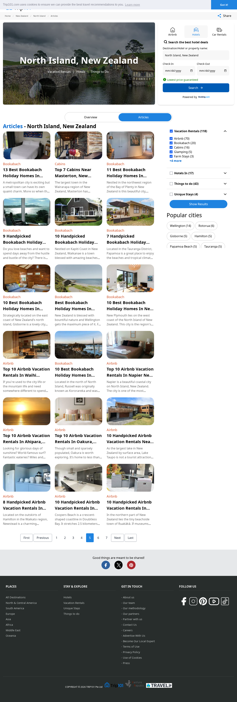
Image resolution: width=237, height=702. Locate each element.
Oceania (11, 635)
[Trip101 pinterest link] (203, 601)
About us (128, 597)
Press (126, 663)
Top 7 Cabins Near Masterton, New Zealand (73, 175)
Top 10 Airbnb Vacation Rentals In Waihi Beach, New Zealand (26, 375)
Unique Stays (72, 608)
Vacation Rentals (59, 72)
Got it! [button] (224, 4)
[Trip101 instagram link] (193, 601)
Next (117, 538)
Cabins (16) (181, 147)
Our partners (131, 614)
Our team (129, 603)
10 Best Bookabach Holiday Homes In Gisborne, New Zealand (26, 308)
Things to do (71, 614)
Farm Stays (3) (184, 156)
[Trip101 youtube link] (214, 601)
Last (130, 538)
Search (193, 88)
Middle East (13, 630)
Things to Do (100, 72)
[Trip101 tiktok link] (225, 601)
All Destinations (16, 597)
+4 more (175, 161)
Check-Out (203, 64)
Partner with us (132, 619)
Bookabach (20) (185, 143)
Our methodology (134, 608)
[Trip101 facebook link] (183, 601)
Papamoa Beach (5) (183, 246)
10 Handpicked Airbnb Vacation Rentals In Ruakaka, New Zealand (130, 508)
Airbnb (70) (181, 138)
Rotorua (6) (206, 226)
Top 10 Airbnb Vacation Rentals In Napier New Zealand (130, 375)
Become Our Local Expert (139, 641)
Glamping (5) (183, 152)
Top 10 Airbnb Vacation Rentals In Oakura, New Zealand (78, 441)
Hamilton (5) (203, 236)
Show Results (198, 204)
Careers (128, 630)
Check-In (168, 64)
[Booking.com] (204, 97)
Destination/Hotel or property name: (185, 48)
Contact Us (130, 624)
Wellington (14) (180, 226)
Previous (43, 538)
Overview (90, 117)
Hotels (80, 72)
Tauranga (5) (213, 246)
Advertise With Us (134, 635)
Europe (10, 614)
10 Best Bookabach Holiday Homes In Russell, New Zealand (76, 375)
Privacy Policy (131, 652)
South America (15, 608)
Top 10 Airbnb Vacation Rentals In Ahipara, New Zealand (26, 441)
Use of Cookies (132, 657)
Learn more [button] (132, 4)
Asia (8, 619)
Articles (143, 117)
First (27, 538)
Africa (9, 624)
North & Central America (21, 603)
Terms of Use (131, 646)
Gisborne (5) (178, 236)
